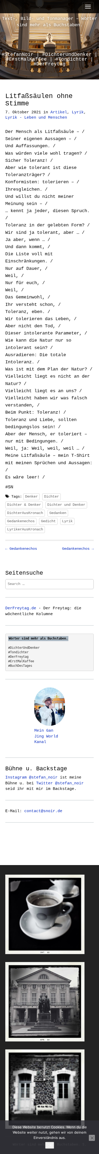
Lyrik (78, 112)
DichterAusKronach (25, 513)
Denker (31, 496)
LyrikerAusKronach (25, 529)
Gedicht (48, 521)
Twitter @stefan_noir (60, 783)
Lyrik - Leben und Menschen (36, 117)
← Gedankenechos (21, 549)
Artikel (58, 112)
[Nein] (92, 1138)
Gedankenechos (21, 521)
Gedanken (57, 513)
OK (49, 1145)
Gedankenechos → (78, 549)
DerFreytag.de (20, 608)
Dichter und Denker (66, 505)
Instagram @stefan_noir (31, 777)
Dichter (51, 496)
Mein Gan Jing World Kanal (46, 736)
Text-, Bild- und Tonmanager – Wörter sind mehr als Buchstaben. (49, 22)
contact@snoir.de (43, 811)
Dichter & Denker (24, 505)
